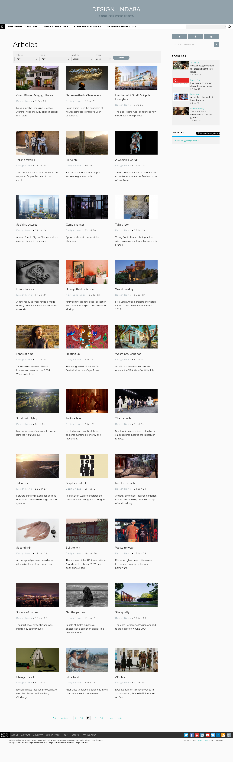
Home (2, 26)
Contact (25, 735)
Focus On (195, 79)
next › (112, 718)
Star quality (122, 612)
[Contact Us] (229, 735)
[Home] (116, 10)
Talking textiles (25, 160)
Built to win (73, 547)
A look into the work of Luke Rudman (201, 99)
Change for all (25, 677)
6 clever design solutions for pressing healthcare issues (202, 68)
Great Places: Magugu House (34, 95)
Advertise (38, 735)
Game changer (75, 224)
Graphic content (76, 483)
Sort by (75, 55)
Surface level (74, 418)
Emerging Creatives (23, 26)
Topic (42, 55)
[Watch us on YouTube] (208, 735)
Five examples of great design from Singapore (201, 84)
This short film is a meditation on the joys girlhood (201, 114)
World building (124, 289)
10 (81, 717)
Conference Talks (87, 26)
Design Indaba (202, 740)
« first (54, 718)
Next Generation (76, 294)
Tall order (22, 483)
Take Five (194, 62)
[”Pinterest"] (211, 36)
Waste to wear (124, 547)
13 (101, 717)
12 (95, 717)
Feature (18, 55)
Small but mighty (26, 418)
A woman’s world (126, 160)
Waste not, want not (128, 354)
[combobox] (206, 27)
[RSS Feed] (223, 735)
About (14, 735)
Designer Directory (121, 26)
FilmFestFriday (197, 108)
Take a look (122, 224)
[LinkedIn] (218, 735)
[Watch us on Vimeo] (213, 735)
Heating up (73, 354)
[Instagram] (202, 735)
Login (65, 735)
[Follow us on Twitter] (179, 36)
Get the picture (75, 612)
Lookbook (195, 94)
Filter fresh (73, 677)
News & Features (55, 26)
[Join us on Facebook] (195, 36)
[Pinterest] (197, 735)
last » (120, 718)
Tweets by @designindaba (186, 140)
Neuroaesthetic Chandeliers (83, 95)
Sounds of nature (27, 612)
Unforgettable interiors (80, 289)
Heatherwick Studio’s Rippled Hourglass (133, 97)
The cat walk (123, 418)
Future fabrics (25, 289)
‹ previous (64, 718)
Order (98, 55)
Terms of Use (89, 735)
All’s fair (120, 677)
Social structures (26, 224)
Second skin (23, 547)
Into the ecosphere (127, 483)
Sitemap (75, 735)
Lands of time (24, 354)
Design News (24, 101)
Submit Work (53, 735)
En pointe (72, 160)
